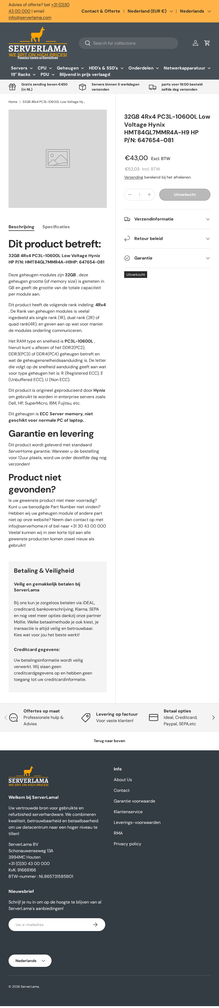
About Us (123, 779)
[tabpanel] (58, 393)
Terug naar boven (109, 740)
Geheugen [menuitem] (68, 68)
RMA (118, 833)
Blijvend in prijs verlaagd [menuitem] (85, 74)
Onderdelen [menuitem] (141, 68)
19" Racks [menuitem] (20, 74)
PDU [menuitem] (45, 74)
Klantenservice (128, 812)
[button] (207, 43)
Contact (122, 790)
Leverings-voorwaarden (137, 822)
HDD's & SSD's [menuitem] (103, 68)
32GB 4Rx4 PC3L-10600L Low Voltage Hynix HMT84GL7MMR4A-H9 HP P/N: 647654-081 (54, 102)
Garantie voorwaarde (134, 801)
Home (13, 102)
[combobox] (128, 43)
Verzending (133, 177)
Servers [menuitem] (19, 68)
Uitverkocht (185, 194)
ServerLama (30, 986)
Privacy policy (127, 844)
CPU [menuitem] (42, 68)
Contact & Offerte (100, 11)
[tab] (21, 227)
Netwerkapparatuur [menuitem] (184, 68)
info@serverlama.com (30, 17)
